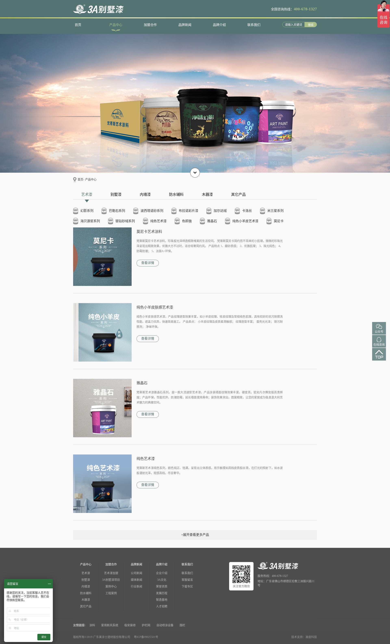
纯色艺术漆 (158, 221)
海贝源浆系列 (90, 221)
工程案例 (111, 593)
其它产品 (238, 195)
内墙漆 (145, 195)
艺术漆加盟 (111, 573)
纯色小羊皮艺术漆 (245, 221)
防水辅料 (176, 195)
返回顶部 (379, 358)
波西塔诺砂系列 (152, 210)
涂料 (92, 625)
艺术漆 (86, 195)
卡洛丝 (247, 210)
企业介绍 (161, 573)
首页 (78, 25)
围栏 (182, 625)
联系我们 (253, 25)
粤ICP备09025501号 (146, 637)
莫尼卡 (279, 221)
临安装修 (130, 625)
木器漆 (207, 195)
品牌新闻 (184, 25)
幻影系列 (86, 210)
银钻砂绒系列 (125, 221)
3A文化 (161, 579)
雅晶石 (212, 221)
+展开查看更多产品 (195, 534)
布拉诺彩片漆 (188, 210)
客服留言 (187, 579)
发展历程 (161, 593)
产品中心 (115, 25)
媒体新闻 (136, 579)
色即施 (187, 221)
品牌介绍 (219, 25)
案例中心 (111, 586)
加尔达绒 (220, 210)
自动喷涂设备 (164, 625)
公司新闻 (136, 573)
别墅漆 (115, 195)
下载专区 (187, 586)
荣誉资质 (161, 586)
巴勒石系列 (117, 210)
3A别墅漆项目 (111, 579)
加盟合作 (150, 25)
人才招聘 (161, 606)
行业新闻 (136, 586)
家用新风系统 (109, 625)
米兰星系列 (275, 210)
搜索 (311, 24)
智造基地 (161, 599)
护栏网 (146, 625)
